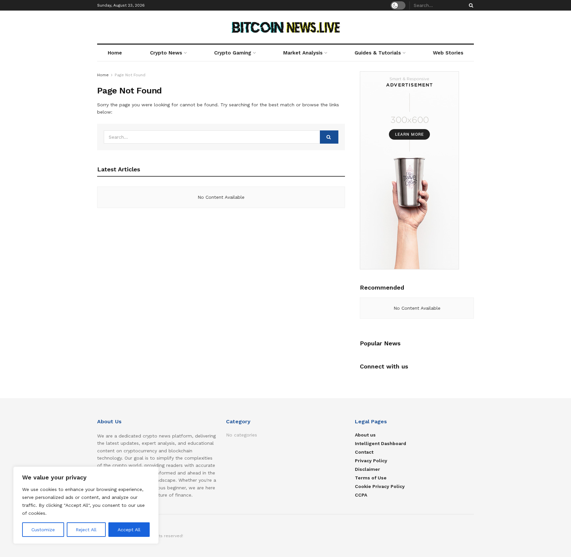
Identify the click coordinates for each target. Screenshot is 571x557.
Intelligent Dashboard (380, 443)
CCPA (361, 495)
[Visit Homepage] (286, 27)
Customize (43, 529)
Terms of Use (371, 477)
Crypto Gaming (232, 53)
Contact (364, 452)
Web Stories (448, 53)
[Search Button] (470, 5)
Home (115, 53)
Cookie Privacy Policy (380, 486)
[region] (86, 505)
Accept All (129, 529)
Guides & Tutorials (378, 53)
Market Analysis (303, 53)
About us (365, 434)
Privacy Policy (371, 460)
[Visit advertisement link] (417, 170)
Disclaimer (367, 469)
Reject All (86, 529)
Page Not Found (130, 75)
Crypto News (166, 53)
